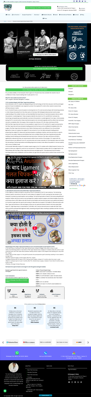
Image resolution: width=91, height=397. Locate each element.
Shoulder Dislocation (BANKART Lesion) (76, 143)
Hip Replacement (72, 154)
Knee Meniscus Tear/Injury (75, 139)
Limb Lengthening (73, 163)
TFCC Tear (71, 173)
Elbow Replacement (73, 166)
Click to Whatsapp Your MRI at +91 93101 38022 (38, 7)
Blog (82, 14)
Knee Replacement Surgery (75, 157)
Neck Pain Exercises (32, 374)
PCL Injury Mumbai (73, 114)
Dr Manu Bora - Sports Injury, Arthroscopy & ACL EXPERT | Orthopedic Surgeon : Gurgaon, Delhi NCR (76, 180)
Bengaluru (71, 94)
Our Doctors (16, 14)
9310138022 (82, 10)
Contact (76, 14)
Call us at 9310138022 (45, 356)
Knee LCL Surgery (73, 111)
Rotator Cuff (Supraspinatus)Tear (77, 147)
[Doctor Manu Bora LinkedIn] (85, 1)
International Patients (65, 14)
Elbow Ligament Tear (73, 170)
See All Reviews (73, 188)
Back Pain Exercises (32, 370)
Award (55, 14)
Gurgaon (70, 88)
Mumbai (70, 91)
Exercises (36, 14)
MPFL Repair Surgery (73, 123)
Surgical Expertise (27, 14)
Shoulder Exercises (32, 372)
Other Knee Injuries (73, 127)
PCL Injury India (72, 107)
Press (45, 18)
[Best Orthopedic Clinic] (8, 7)
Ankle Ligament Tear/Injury (75, 136)
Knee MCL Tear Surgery (74, 120)
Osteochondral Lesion (74, 133)
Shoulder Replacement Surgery (76, 160)
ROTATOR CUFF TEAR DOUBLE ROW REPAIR (34, 390)
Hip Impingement (72, 150)
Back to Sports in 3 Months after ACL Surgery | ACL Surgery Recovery (34, 386)
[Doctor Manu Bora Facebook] (79, 1)
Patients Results (47, 14)
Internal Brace (72, 130)
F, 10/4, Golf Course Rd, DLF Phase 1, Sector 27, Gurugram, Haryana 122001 (74, 357)
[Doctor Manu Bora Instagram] (77, 1)
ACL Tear (70, 104)
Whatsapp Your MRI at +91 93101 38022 (17, 356)
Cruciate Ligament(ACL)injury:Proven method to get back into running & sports (34, 379)
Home (8, 14)
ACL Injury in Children (74, 101)
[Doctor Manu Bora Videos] (74, 1)
